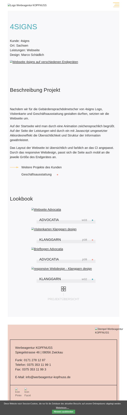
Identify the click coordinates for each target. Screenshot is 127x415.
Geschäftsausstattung (37, 174)
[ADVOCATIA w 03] (63, 209)
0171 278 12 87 (34, 360)
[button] (116, 4)
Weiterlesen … (62, 407)
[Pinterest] (18, 392)
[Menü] (116, 4)
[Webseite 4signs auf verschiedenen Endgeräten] (44, 62)
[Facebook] (27, 392)
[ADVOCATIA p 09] (63, 249)
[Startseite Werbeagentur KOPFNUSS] (52, 5)
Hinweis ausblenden (63, 412)
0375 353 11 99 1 (39, 364)
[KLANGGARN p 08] (63, 229)
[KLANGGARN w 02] (63, 268)
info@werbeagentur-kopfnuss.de (48, 377)
